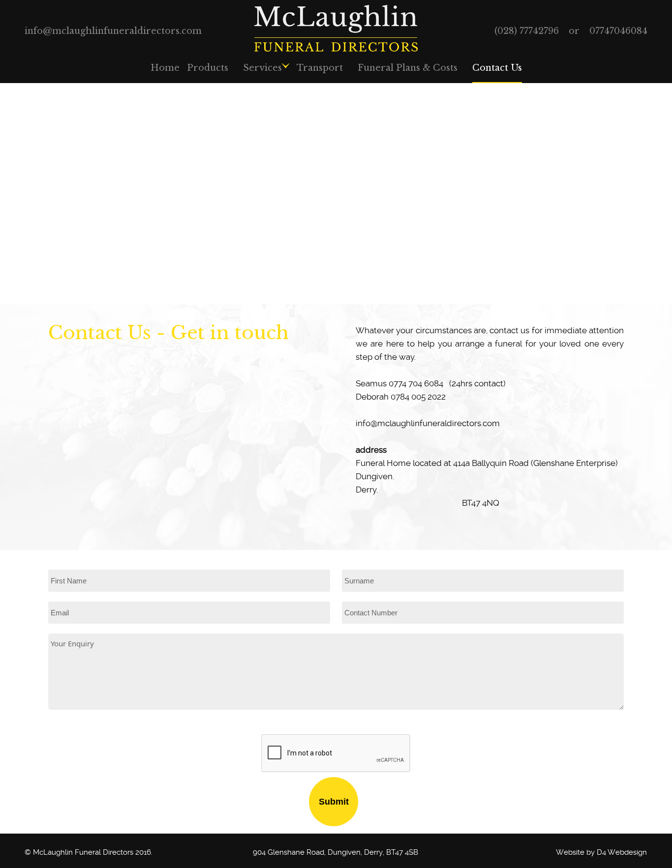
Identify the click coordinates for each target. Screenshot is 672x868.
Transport (320, 67)
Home (165, 67)
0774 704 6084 (416, 383)
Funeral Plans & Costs (408, 67)
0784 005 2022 (418, 397)
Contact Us (497, 67)
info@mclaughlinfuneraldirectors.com (113, 31)
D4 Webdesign (622, 852)
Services (262, 67)
